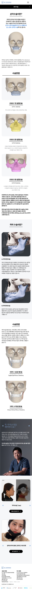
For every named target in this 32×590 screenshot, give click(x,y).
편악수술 (16, 7)
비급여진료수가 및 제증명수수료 (8, 584)
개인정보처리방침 (5, 581)
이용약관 (11, 581)
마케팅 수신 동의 (17, 581)
